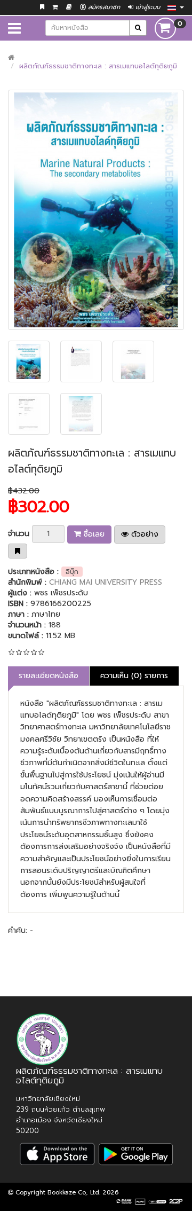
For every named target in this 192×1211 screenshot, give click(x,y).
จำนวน (18, 533)
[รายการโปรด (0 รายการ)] (42, 7)
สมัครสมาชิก (103, 7)
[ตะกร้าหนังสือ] (55, 7)
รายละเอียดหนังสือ (48, 675)
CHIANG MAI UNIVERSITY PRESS (105, 582)
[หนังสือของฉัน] (69, 7)
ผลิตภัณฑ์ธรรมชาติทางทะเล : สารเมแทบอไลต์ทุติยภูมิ (98, 66)
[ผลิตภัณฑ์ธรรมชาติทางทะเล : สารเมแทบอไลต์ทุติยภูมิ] (96, 210)
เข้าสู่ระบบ (146, 7)
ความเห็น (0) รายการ (134, 675)
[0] (165, 28)
